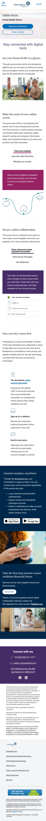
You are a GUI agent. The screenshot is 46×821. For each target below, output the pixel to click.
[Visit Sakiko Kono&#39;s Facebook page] (20, 678)
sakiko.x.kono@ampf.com (25, 663)
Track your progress (22, 151)
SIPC (21, 811)
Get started (9, 592)
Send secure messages (22, 257)
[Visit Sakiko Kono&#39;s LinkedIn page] (26, 678)
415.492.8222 (21, 657)
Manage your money (22, 161)
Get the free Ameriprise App (25, 792)
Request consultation (18, 26)
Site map (9, 780)
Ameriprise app (21, 479)
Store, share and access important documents (22, 250)
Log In (39, 4)
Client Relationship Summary (16, 761)
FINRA (14, 811)
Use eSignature (22, 262)
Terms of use (10, 766)
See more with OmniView (22, 156)
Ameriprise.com (11, 751)
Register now (37, 604)
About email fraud (12, 775)
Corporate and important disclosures (18, 756)
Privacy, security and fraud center (17, 770)
